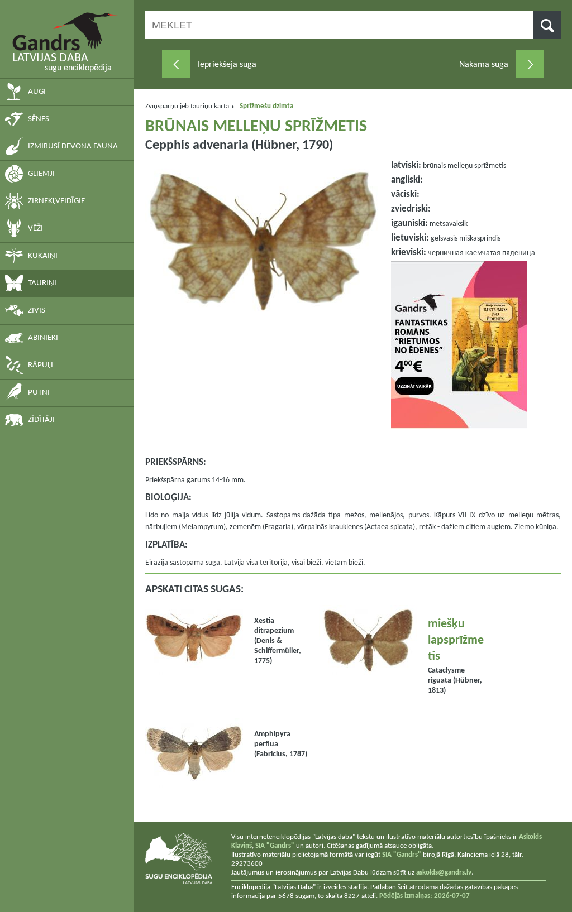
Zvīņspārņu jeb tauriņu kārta (187, 106)
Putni (39, 392)
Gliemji (41, 174)
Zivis (36, 310)
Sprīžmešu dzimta (266, 106)
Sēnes (38, 119)
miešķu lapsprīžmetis (456, 640)
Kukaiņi (43, 256)
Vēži (35, 228)
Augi (37, 92)
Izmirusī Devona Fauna (73, 146)
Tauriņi (42, 283)
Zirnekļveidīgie (56, 201)
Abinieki (43, 338)
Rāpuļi (40, 365)
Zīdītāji (41, 420)
